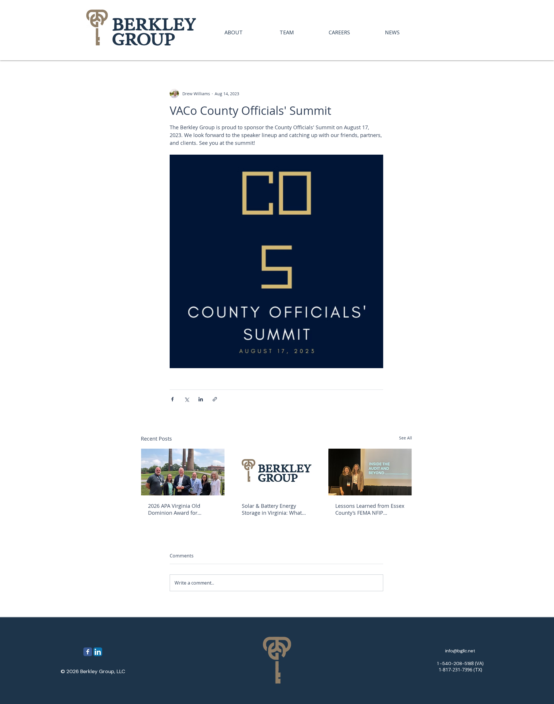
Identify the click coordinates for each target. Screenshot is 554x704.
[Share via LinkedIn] (200, 399)
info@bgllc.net (460, 651)
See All (405, 438)
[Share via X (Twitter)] (186, 399)
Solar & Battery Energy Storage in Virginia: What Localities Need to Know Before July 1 (272, 509)
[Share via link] (215, 399)
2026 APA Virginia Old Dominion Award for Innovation (174, 509)
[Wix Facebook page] (87, 651)
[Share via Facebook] (172, 399)
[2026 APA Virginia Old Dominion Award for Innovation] (182, 472)
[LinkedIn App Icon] (97, 651)
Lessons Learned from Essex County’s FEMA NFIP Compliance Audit (369, 509)
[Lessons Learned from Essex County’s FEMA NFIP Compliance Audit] (370, 472)
